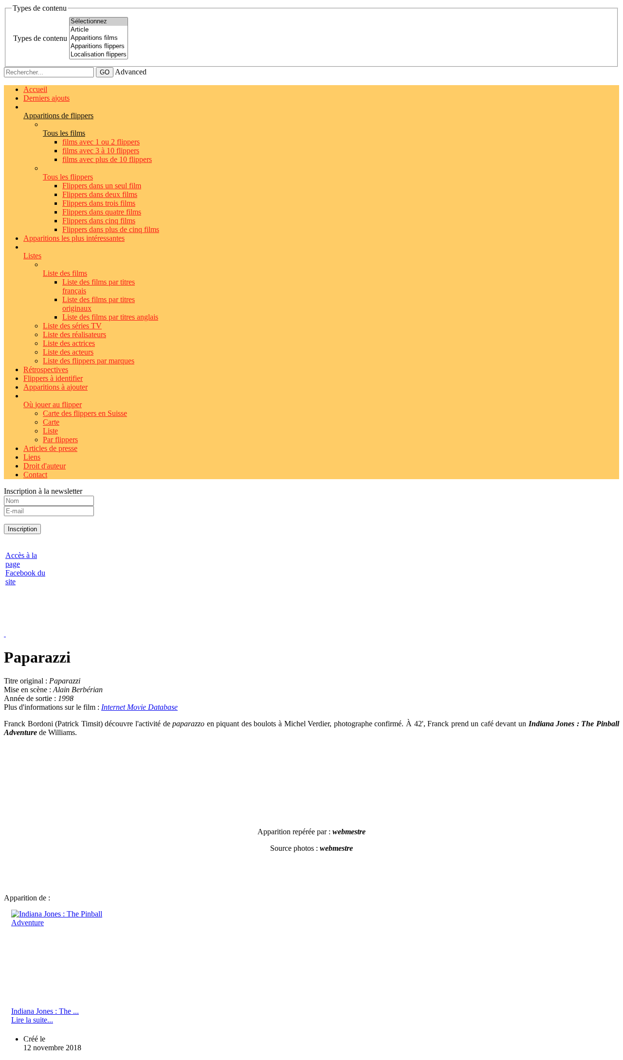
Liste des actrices (69, 343)
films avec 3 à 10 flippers (100, 150)
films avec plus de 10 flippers (107, 159)
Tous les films (64, 133)
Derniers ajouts (46, 98)
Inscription (22, 529)
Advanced (131, 72)
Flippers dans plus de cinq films (110, 229)
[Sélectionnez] (99, 22)
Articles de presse (50, 448)
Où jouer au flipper (52, 404)
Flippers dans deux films (99, 194)
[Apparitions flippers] (99, 46)
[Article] (99, 30)
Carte (51, 422)
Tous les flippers (68, 177)
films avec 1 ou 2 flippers (101, 142)
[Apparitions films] (99, 38)
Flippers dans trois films (98, 203)
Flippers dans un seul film (101, 185)
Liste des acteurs (68, 352)
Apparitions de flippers (58, 115)
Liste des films (65, 273)
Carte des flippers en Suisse (85, 413)
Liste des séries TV (72, 326)
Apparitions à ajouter (55, 387)
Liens (31, 457)
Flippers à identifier (53, 378)
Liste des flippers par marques (88, 361)
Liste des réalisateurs (74, 334)
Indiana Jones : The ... (45, 1011)
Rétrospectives (45, 369)
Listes (32, 256)
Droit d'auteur (44, 466)
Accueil (35, 89)
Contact (35, 474)
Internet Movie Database (139, 707)
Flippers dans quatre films (101, 212)
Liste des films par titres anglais (110, 317)
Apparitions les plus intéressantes (74, 238)
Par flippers (60, 439)
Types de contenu (40, 38)
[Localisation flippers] (99, 55)
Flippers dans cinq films (98, 220)
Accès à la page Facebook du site (25, 568)
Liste (50, 431)
